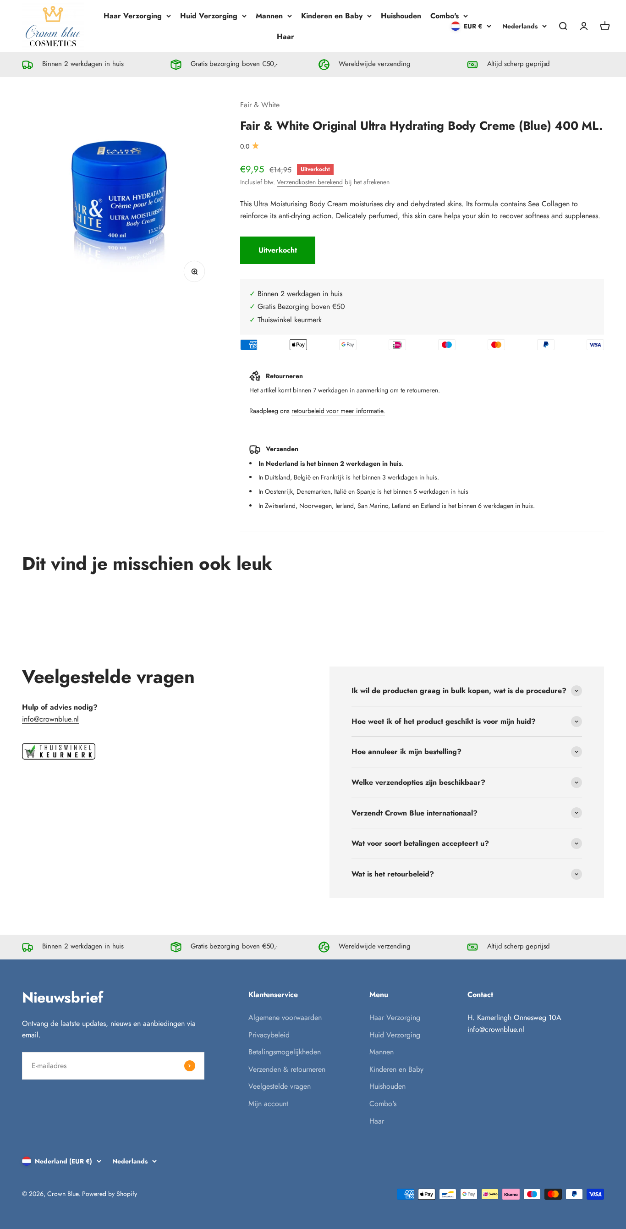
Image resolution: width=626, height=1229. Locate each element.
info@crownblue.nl (50, 719)
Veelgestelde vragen (279, 1086)
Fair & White (260, 104)
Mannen (269, 16)
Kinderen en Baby (331, 16)
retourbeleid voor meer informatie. (338, 410)
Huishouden (401, 16)
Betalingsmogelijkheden (284, 1052)
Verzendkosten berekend (310, 182)
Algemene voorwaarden (285, 1017)
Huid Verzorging (208, 16)
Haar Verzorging (133, 16)
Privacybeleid (269, 1035)
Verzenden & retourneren (286, 1069)
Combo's (444, 16)
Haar (285, 36)
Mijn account (268, 1103)
